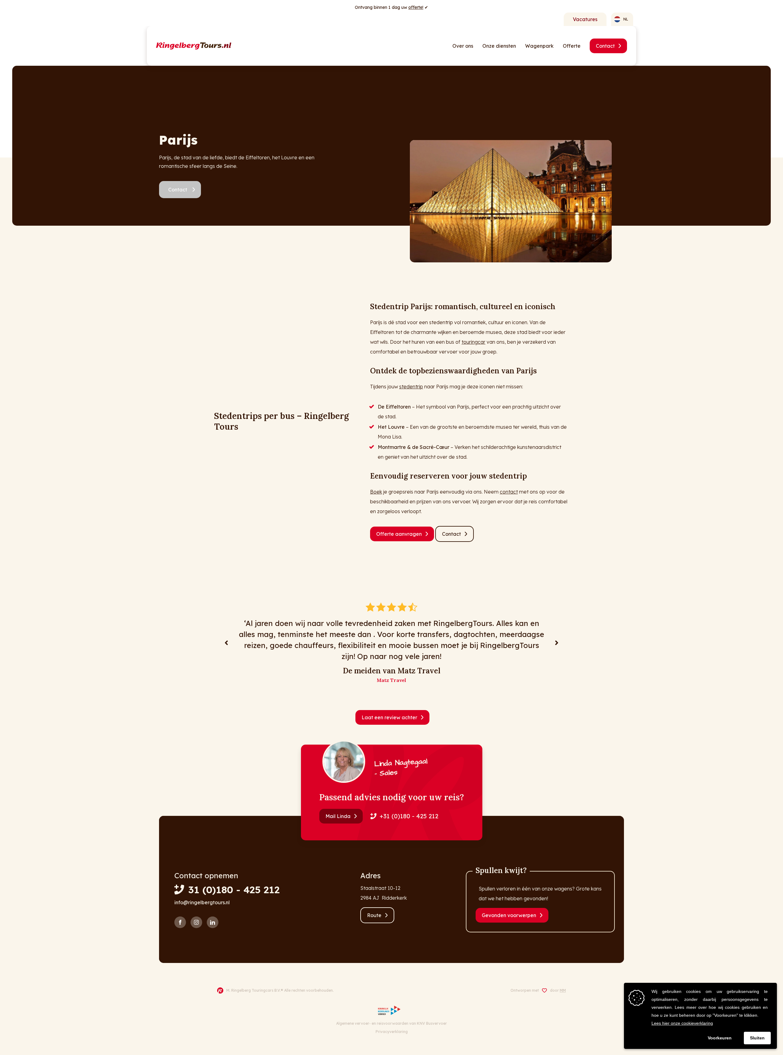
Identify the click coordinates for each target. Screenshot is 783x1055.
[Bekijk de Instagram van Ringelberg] (196, 922)
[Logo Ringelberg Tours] (193, 46)
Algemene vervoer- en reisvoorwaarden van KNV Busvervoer (391, 1023)
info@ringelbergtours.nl (202, 902)
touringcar (473, 342)
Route (374, 915)
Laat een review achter (389, 717)
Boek (376, 492)
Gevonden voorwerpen (509, 915)
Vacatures (585, 19)
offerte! (415, 7)
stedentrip (411, 386)
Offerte (572, 46)
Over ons (462, 46)
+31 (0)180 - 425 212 (409, 816)
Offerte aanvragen (399, 534)
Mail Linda (338, 816)
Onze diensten (499, 46)
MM (563, 990)
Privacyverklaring (392, 1031)
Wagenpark (539, 46)
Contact (605, 46)
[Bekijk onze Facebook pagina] (180, 922)
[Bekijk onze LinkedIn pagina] (212, 922)
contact (509, 492)
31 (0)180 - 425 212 (234, 889)
